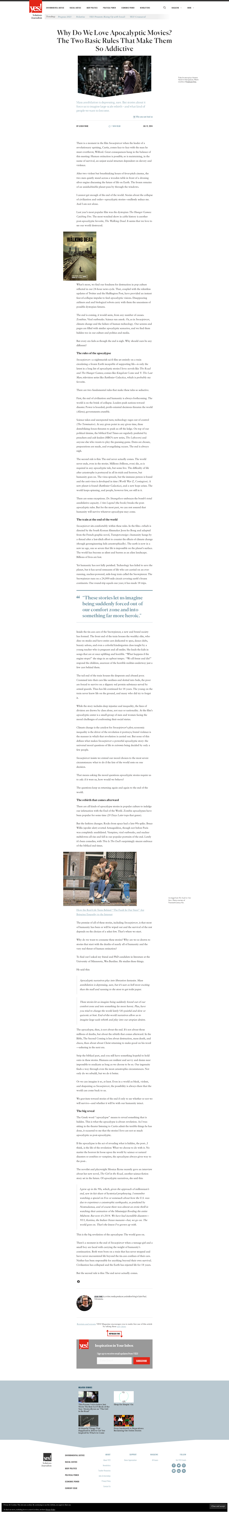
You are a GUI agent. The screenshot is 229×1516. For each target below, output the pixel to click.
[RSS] (184, 1471)
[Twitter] (179, 1465)
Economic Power (128, 7)
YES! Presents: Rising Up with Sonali (107, 16)
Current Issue (71, 1488)
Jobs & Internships (105, 1475)
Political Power (109, 7)
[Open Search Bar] (164, 7)
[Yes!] (35, 6)
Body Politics (92, 7)
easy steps (121, 1327)
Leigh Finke (83, 126)
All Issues (155, 1460)
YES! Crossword (138, 16)
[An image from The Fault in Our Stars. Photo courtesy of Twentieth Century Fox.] (114, 879)
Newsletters (145, 7)
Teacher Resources (104, 1470)
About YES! (107, 1460)
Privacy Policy (106, 1481)
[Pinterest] (174, 1471)
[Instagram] (184, 1465)
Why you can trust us (144, 116)
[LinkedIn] (179, 1471)
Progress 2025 (65, 16)
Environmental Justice (55, 7)
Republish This (114, 1333)
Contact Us (107, 1486)
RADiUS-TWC (191, 82)
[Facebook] (174, 1465)
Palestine (80, 16)
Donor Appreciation (130, 1460)
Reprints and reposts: (86, 1324)
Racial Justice (75, 7)
